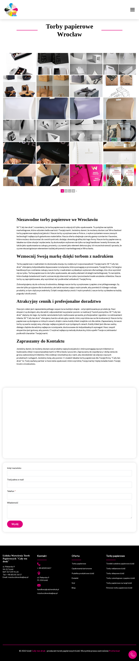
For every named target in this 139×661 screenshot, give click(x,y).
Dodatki (75, 578)
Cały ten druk (38, 650)
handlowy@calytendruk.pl (48, 589)
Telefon (11, 491)
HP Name (5, 465)
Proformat (114, 650)
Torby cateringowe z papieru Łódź (120, 578)
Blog (73, 588)
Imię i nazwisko (14, 468)
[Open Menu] (132, 9)
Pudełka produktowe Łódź (83, 573)
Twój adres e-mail (15, 479)
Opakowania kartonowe (82, 568)
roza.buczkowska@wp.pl (47, 593)
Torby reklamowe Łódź (115, 568)
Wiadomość (12, 503)
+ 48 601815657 (44, 568)
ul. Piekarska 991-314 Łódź (43, 578)
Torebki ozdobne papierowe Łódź (120, 563)
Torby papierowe (79, 563)
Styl (73, 583)
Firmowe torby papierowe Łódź (119, 588)
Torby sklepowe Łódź (115, 573)
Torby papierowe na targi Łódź (119, 583)
